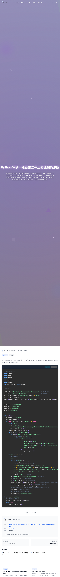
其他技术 (5, 355)
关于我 (40, 2)
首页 (17, 2)
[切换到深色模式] (56, 2)
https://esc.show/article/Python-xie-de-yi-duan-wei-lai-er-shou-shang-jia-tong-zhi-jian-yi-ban (32, 525)
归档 (29, 2)
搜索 (34, 2)
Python (11, 355)
